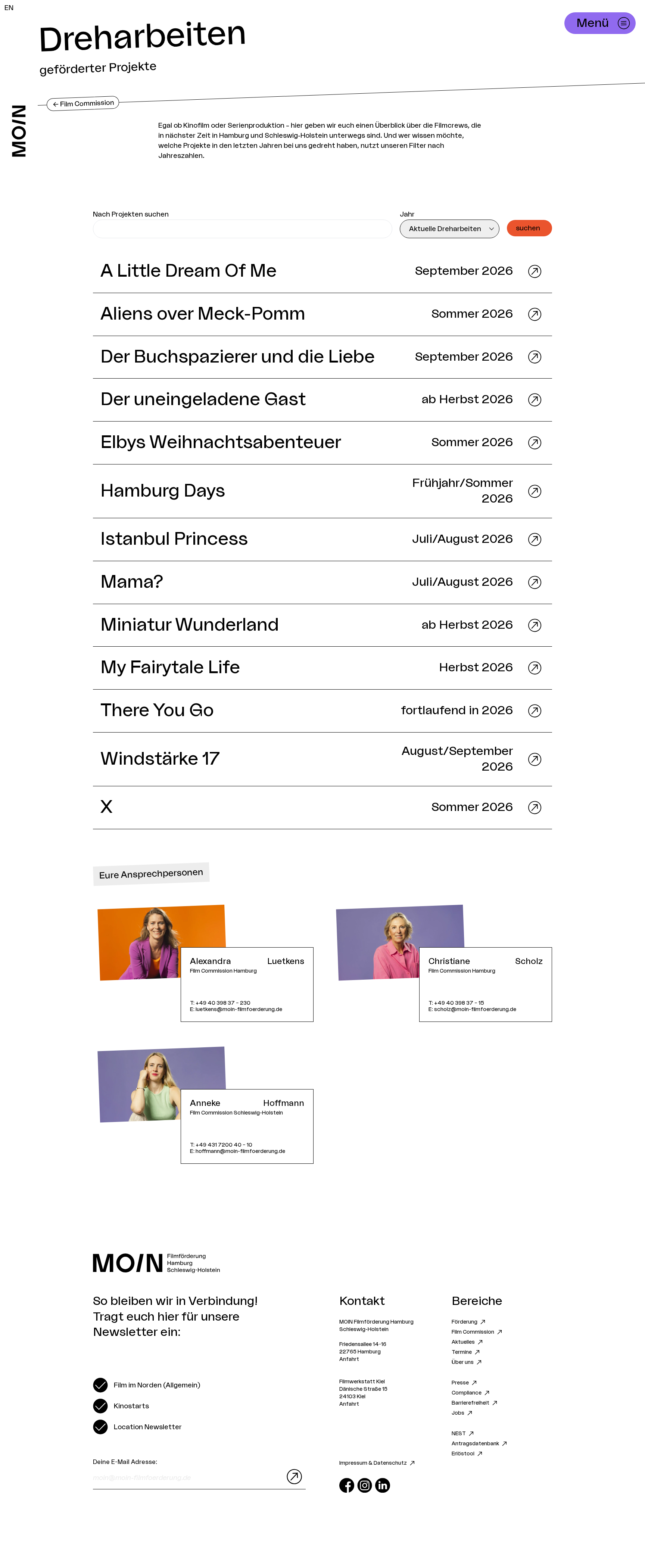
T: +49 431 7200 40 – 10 (221, 1145)
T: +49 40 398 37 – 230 (220, 1003)
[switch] (146, 1385)
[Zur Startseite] (19, 131)
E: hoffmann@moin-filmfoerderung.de (237, 1151)
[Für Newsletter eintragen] (293, 1476)
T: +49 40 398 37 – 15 (456, 1003)
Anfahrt (349, 1359)
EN (8, 7)
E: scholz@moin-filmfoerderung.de (472, 1009)
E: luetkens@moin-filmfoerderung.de (236, 1009)
